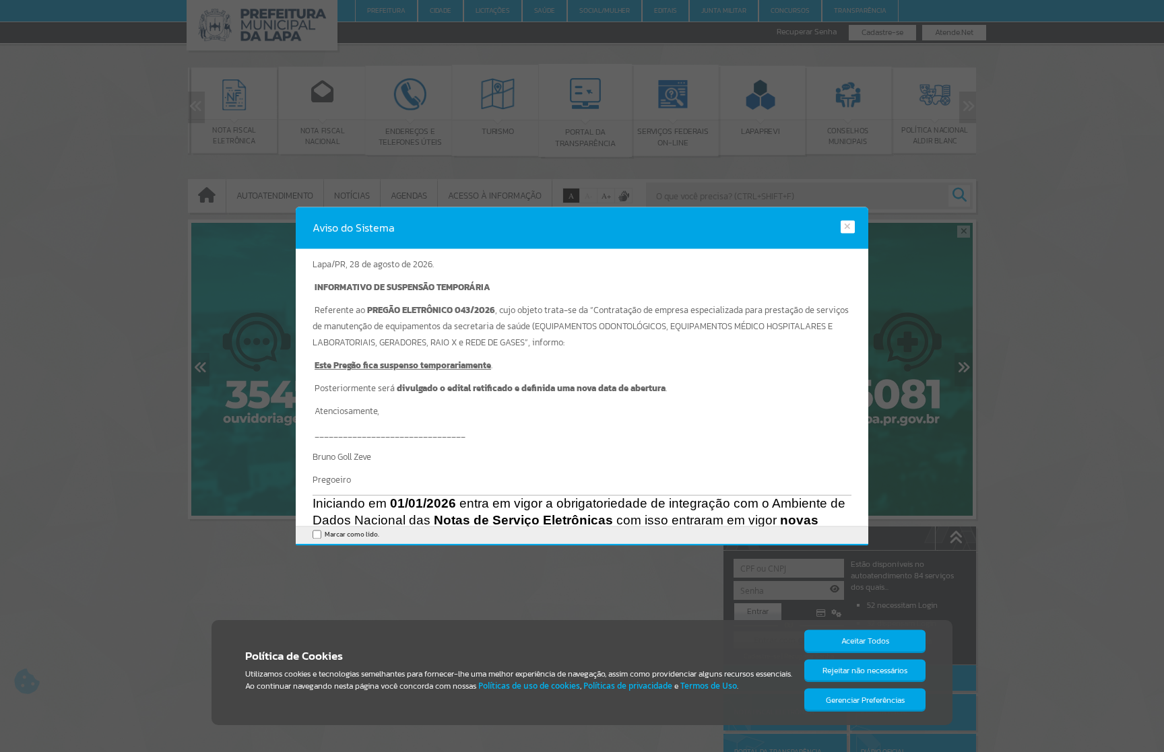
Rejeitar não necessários (864, 670)
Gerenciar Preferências (865, 700)
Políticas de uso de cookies (529, 685)
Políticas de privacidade (627, 685)
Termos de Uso (708, 685)
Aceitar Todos (865, 641)
